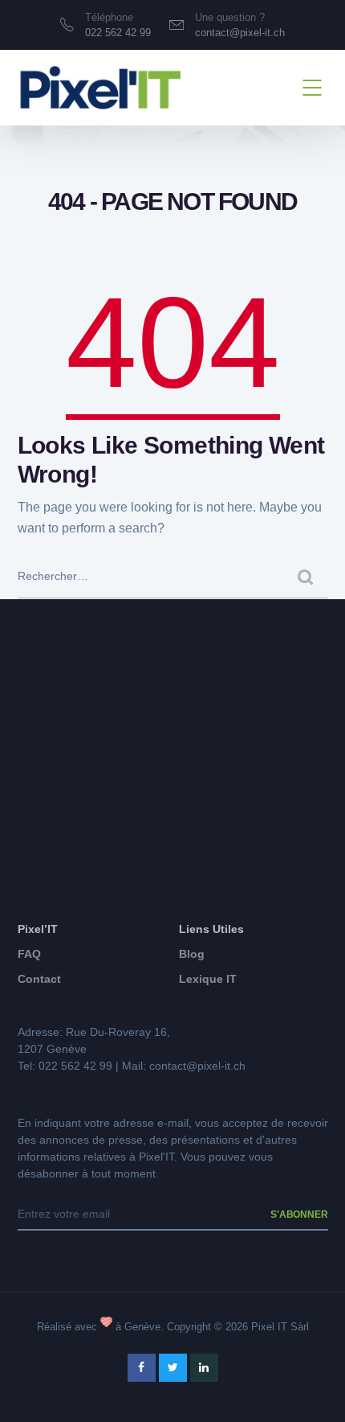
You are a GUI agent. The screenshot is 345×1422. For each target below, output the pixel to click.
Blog (192, 953)
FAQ (29, 953)
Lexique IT (208, 978)
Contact (39, 978)
